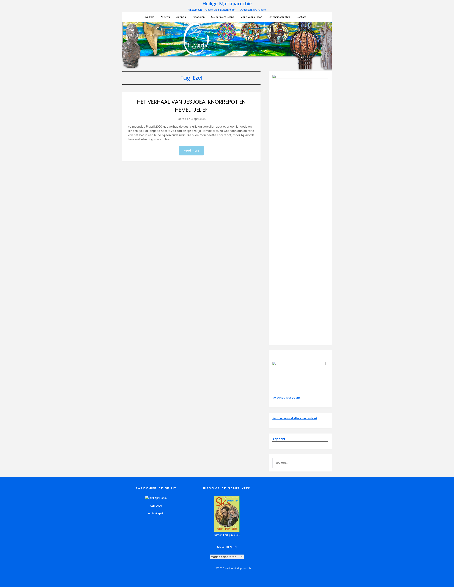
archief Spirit (156, 513)
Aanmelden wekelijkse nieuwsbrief (294, 418)
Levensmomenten (279, 17)
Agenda (181, 17)
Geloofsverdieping (222, 17)
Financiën (198, 17)
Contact (301, 17)
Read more (191, 150)
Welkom (149, 17)
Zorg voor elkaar (251, 17)
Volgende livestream (286, 397)
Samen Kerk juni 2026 (227, 535)
